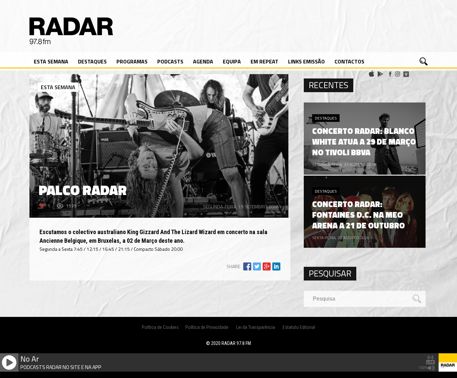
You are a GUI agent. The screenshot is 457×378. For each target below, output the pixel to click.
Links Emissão (306, 61)
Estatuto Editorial (299, 327)
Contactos (349, 61)
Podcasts (170, 61)
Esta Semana (51, 61)
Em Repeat (264, 61)
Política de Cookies (160, 327)
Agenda (203, 61)
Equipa (232, 61)
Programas (132, 61)
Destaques (92, 61)
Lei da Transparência (255, 327)
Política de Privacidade (207, 327)
